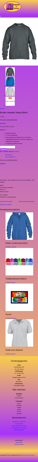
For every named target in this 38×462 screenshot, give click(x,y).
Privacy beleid (19, 423)
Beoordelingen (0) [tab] (10, 157)
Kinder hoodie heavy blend (26, 201)
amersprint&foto (19, 444)
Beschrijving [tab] (9, 154)
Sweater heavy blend (6, 201)
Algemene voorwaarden (19, 421)
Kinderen (2, 108)
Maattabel (3, 123)
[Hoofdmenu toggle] (4, 14)
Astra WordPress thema (28, 455)
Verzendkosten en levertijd (19, 425)
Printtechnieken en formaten (19, 428)
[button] (1, 16)
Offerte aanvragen (19, 430)
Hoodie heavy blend (5, 204)
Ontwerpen (3, 149)
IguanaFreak (19, 442)
